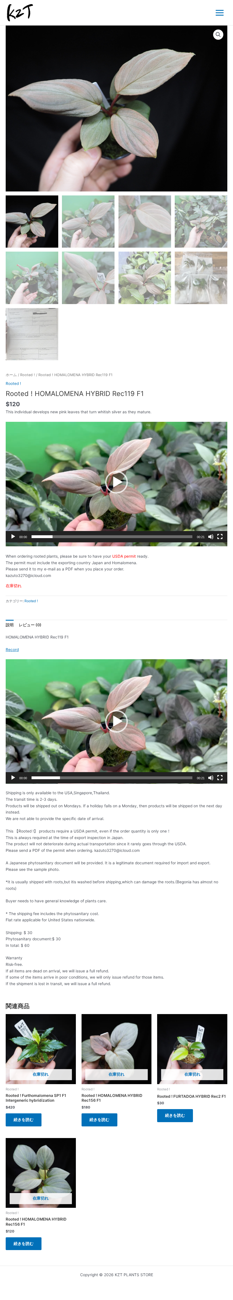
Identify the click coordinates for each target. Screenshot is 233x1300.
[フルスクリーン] (220, 537)
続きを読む (24, 1119)
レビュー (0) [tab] (30, 625)
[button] (218, 35)
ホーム (11, 375)
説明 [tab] (10, 625)
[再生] (13, 537)
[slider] (112, 536)
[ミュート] (211, 537)
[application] (116, 484)
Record (12, 649)
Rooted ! (27, 375)
